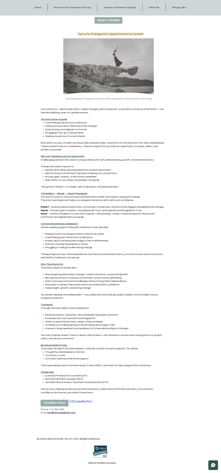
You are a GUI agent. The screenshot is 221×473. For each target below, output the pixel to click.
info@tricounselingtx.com (61, 412)
